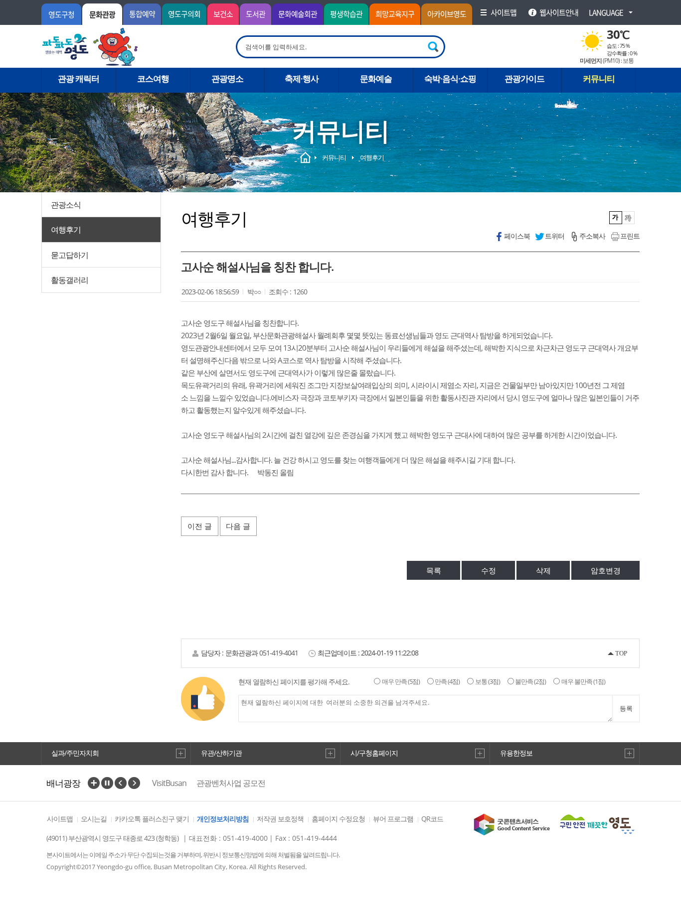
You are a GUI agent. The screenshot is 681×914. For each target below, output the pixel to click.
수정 (488, 570)
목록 (433, 570)
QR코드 (432, 818)
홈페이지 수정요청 (338, 818)
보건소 (223, 13)
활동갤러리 (69, 279)
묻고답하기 (69, 255)
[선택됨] (616, 217)
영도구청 (61, 14)
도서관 (255, 13)
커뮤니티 (334, 157)
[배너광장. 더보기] (94, 783)
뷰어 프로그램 (393, 818)
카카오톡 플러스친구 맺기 (152, 818)
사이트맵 (60, 818)
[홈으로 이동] (90, 47)
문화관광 (102, 14)
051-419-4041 (278, 652)
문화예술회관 (297, 13)
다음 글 (238, 526)
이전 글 (199, 526)
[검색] (433, 46)
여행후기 (66, 229)
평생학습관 (346, 13)
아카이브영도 (446, 13)
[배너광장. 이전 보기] (121, 783)
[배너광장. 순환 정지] (107, 783)
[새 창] (512, 824)
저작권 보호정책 (280, 818)
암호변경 (606, 570)
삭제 (543, 570)
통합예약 (142, 13)
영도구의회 (184, 13)
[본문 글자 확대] (628, 217)
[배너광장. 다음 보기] (134, 783)
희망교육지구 (394, 13)
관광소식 (66, 204)
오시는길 (94, 818)
